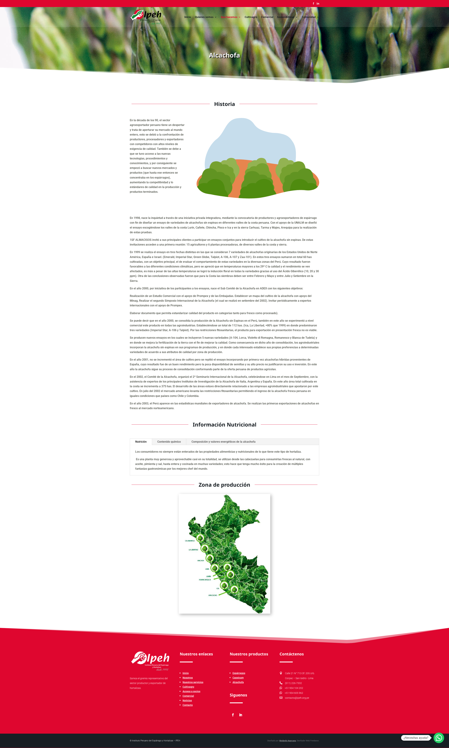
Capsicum (238, 677)
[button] (439, 738)
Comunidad (309, 17)
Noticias (187, 700)
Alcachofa (238, 682)
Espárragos (239, 673)
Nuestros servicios (193, 682)
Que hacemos (229, 17)
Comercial (267, 17)
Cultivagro (251, 17)
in (318, 3)
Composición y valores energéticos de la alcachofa (224, 441)
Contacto (188, 705)
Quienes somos (204, 17)
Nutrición (141, 441)
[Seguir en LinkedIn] (240, 715)
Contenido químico (169, 441)
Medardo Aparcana (287, 741)
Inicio (187, 17)
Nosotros (188, 677)
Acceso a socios (191, 691)
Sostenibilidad (285, 17)
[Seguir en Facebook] (233, 715)
